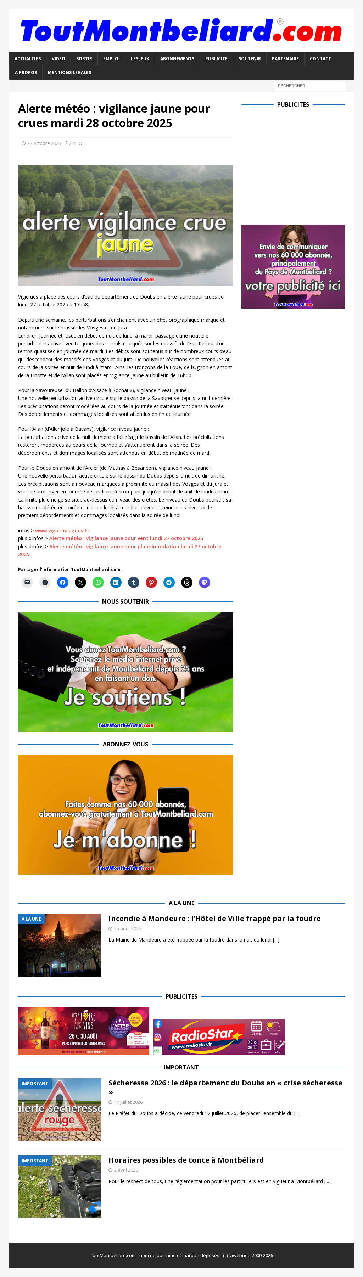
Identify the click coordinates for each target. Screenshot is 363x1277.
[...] (276, 939)
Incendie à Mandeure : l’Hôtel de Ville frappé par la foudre (214, 918)
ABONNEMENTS (177, 59)
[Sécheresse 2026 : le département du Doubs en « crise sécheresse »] (59, 1109)
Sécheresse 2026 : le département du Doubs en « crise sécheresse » (225, 1087)
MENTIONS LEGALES (69, 72)
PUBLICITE (216, 59)
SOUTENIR (250, 59)
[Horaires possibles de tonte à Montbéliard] (59, 1186)
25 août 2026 (127, 928)
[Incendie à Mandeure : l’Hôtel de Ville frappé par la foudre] (59, 945)
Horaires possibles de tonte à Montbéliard (186, 1160)
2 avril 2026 (126, 1170)
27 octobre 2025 (44, 143)
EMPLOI (111, 59)
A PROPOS (26, 72)
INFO (77, 143)
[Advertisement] (301, 164)
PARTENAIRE (285, 59)
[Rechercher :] (309, 85)
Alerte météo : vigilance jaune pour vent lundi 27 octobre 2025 (126, 538)
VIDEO (58, 59)
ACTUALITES (28, 59)
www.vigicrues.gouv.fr (62, 530)
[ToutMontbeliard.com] (181, 47)
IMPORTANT (181, 1067)
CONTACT (320, 59)
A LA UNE (181, 903)
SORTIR (84, 59)
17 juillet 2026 (128, 1102)
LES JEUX (140, 59)
